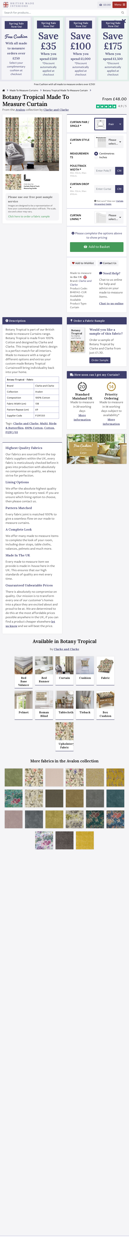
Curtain (64, 678)
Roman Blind (44, 714)
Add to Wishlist (84, 263)
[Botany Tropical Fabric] (105, 665)
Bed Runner (44, 679)
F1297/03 (12, 432)
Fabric (105, 678)
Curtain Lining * (75, 217)
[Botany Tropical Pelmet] (24, 700)
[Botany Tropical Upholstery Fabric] (64, 731)
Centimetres (106, 153)
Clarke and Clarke (56, 109)
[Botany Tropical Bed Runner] (44, 665)
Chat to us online (111, 303)
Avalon (20, 109)
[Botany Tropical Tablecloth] (64, 700)
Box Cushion (105, 714)
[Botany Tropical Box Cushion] (105, 700)
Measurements (79, 155)
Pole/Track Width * (78, 170)
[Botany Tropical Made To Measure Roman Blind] (44, 700)
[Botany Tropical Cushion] (85, 665)
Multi (44, 423)
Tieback (85, 712)
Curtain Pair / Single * (79, 124)
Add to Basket (98, 247)
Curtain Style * (80, 141)
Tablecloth (64, 712)
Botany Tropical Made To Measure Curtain (65, 90)
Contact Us (109, 263)
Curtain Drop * (79, 189)
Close (117, 20)
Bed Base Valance (23, 681)
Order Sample (99, 360)
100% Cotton (34, 428)
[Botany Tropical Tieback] (85, 700)
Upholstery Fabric (64, 745)
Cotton (49, 428)
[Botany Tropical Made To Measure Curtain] (64, 665)
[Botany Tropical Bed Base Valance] (24, 665)
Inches (103, 157)
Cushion (85, 678)
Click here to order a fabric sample (29, 216)
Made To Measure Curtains (24, 90)
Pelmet (24, 712)
